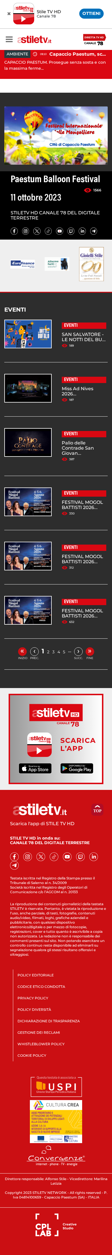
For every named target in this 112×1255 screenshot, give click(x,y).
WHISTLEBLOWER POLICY (41, 1044)
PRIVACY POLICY (33, 998)
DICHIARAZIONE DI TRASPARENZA (49, 1021)
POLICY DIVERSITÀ (34, 1009)
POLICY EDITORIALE (36, 975)
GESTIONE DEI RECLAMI (39, 1032)
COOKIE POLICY (32, 1055)
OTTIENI (91, 13)
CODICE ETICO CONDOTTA (41, 986)
